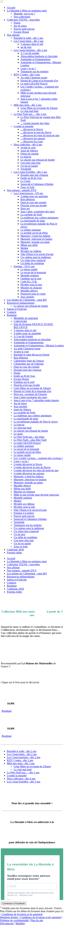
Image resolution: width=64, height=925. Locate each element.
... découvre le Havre (31, 129)
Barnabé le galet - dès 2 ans (28, 38)
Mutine (24, 248)
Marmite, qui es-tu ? (24, 13)
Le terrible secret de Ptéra (34, 232)
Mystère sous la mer (31, 284)
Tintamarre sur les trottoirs (34, 71)
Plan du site (37, 920)
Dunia (17, 22)
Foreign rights (14, 552)
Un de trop (19, 534)
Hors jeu (25, 208)
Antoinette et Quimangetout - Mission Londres (39, 345)
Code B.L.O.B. (28, 281)
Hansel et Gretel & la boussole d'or (32, 391)
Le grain (18, 433)
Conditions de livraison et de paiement (21, 914)
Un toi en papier (29, 165)
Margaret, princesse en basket (36, 239)
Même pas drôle (29, 245)
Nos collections (22, 16)
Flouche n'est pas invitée (33, 205)
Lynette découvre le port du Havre (32, 467)
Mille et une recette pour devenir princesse (36, 494)
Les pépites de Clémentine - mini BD (27, 299)
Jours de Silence (29, 150)
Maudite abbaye (29, 290)
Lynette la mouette (23, 126)
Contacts (11, 312)
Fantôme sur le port (30, 278)
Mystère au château (30, 251)
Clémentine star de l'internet (29, 363)
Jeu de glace (20, 25)
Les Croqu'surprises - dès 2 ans (30, 50)
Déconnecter (7, 923)
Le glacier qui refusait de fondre (37, 159)
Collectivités (20, 321)
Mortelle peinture (29, 275)
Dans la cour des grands (33, 202)
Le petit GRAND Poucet (33, 83)
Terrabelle (25, 168)
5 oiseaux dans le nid (31, 44)
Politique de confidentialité (14, 920)
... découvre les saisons (32, 138)
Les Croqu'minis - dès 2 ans (29, 41)
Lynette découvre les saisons (29, 473)
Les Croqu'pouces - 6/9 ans (28, 193)
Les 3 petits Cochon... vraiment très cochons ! (38, 458)
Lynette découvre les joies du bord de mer (36, 470)
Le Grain (25, 181)
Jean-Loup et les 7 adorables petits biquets (36, 400)
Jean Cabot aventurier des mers (30, 397)
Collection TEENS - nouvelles (23, 19)
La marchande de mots (32, 220)
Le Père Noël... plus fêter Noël (30, 439)
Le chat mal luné (29, 111)
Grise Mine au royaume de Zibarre (39, 108)
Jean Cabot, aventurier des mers (37, 211)
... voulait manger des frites (34, 123)
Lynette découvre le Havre (28, 464)
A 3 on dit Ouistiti (23, 336)
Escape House (21, 31)
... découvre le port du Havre (35, 132)
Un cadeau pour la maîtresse (35, 257)
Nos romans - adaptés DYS (21, 190)
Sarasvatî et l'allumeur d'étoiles (36, 184)
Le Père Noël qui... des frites (29, 436)
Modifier (20, 923)
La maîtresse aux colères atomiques (39, 217)
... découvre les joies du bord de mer (39, 135)
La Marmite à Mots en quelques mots (27, 10)
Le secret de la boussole (33, 272)
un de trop (25, 47)
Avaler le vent (27, 147)
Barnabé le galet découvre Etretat (31, 354)
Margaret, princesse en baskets (30, 479)
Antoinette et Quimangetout (35, 59)
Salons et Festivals (17, 309)
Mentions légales (9, 917)
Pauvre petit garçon (24, 28)
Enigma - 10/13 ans (24, 266)
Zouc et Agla (27, 187)
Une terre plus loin (30, 162)
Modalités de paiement (26, 318)
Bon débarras (27, 199)
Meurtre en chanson (31, 287)
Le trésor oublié (28, 269)
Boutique (12, 315)
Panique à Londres (24, 513)
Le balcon (25, 156)
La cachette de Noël (31, 214)
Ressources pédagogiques (20, 302)
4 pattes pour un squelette (34, 196)
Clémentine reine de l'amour (29, 360)
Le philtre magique (30, 229)
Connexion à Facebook (13, 903)
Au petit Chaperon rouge (33, 77)
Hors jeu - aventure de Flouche (30, 394)
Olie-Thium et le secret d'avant (36, 254)
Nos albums (13, 34)
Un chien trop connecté (33, 260)
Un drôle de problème (32, 263)
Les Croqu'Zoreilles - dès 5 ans (30, 172)
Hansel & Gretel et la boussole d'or (39, 80)
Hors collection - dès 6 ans (28, 144)
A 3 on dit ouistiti (29, 53)
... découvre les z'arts (31, 141)
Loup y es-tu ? (28, 68)
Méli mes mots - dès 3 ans (27, 105)
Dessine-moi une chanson (34, 175)
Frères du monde (29, 153)
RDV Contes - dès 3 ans (27, 74)
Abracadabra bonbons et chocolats (39, 56)
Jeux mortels (27, 296)
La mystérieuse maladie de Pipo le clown (36, 421)
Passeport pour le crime (33, 293)
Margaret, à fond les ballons (35, 235)
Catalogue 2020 (15, 549)
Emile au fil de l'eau (31, 178)
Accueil (11, 7)
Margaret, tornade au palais (35, 242)
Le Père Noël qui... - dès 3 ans (30, 114)
